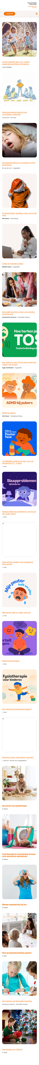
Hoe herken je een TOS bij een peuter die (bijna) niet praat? (19, 363)
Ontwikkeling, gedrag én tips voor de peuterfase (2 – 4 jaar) (17, 462)
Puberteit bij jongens (10, 661)
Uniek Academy (33, 4)
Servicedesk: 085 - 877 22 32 (32, 7)
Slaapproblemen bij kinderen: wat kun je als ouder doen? (19, 512)
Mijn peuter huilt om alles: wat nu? (16, 612)
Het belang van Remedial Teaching (17, 1001)
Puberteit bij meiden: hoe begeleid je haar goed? (17, 563)
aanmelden (9, 14)
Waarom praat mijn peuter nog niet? (18, 757)
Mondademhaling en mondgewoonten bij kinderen (18, 164)
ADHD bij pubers (9, 413)
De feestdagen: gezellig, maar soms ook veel (19, 214)
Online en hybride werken (12, 264)
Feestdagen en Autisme (12, 1049)
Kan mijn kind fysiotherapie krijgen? (17, 709)
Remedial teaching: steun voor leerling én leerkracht (18, 313)
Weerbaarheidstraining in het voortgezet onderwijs (14, 113)
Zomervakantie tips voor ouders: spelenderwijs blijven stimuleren (16, 63)
